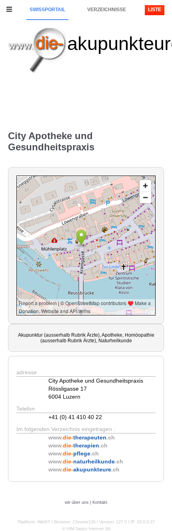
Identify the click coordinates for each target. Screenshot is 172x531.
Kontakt (99, 502)
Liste (154, 9)
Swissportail (47, 9)
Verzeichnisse (106, 9)
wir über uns (77, 502)
